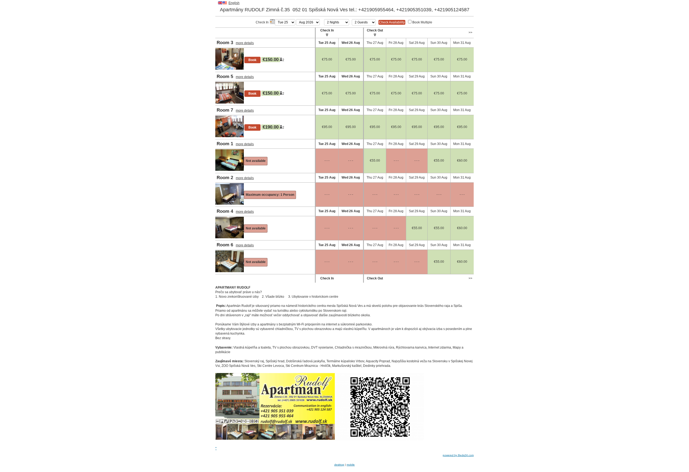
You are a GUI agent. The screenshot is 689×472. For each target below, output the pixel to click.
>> (470, 32)
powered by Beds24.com (458, 455)
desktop (339, 464)
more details (245, 43)
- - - (327, 160)
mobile (351, 464)
